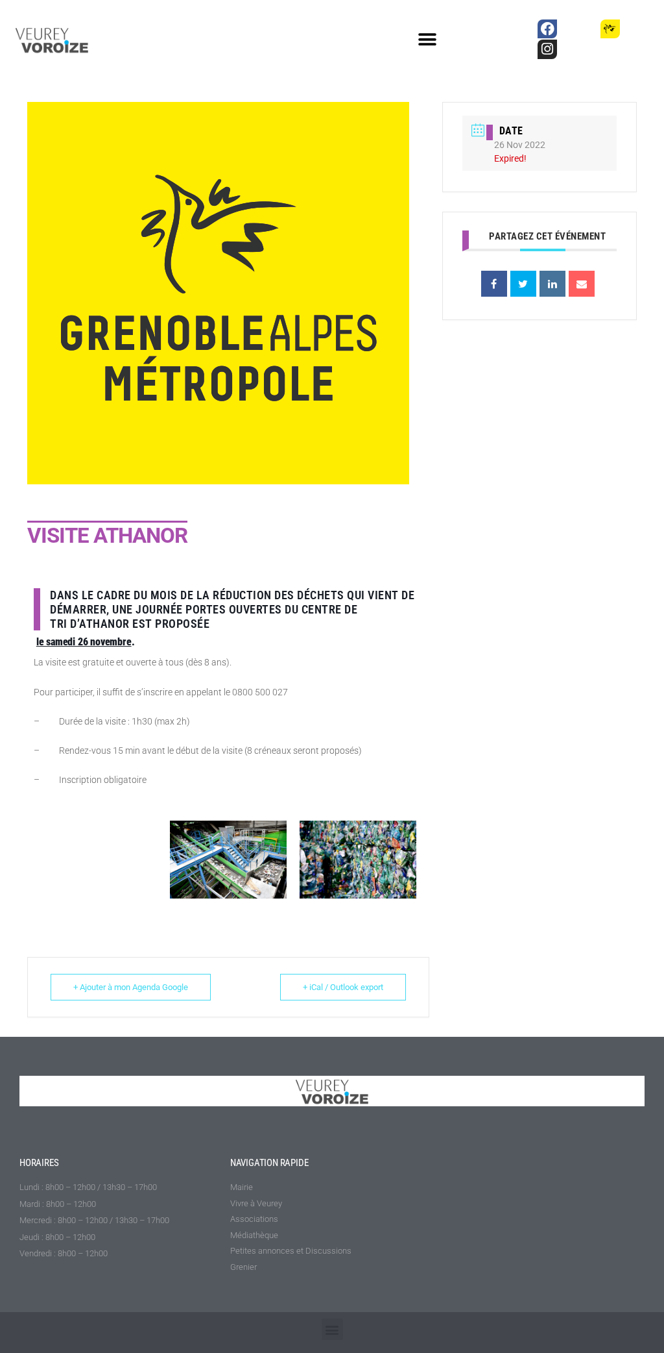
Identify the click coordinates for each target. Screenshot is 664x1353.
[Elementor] (641, 28)
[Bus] (578, 28)
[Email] (582, 284)
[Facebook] (547, 28)
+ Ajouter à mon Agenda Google (130, 987)
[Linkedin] (552, 284)
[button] (427, 40)
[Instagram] (547, 49)
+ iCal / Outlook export (343, 987)
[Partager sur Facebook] (494, 284)
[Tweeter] (523, 284)
